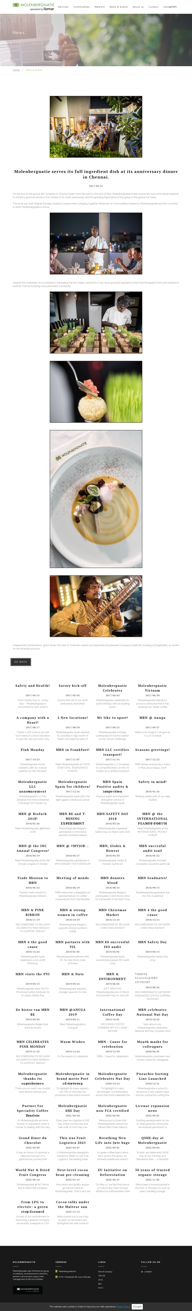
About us (138, 7)
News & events (119, 7)
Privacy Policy (123, 1306)
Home (16, 70)
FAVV (100, 1288)
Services (63, 7)
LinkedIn (148, 1272)
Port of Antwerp (105, 1272)
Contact (153, 7)
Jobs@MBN (170, 7)
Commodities (81, 7)
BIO (100, 1284)
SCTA (100, 1280)
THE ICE (101, 1276)
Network (100, 7)
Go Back (20, 661)
